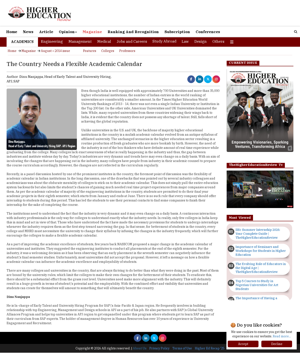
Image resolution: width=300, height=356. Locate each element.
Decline (276, 344)
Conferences (208, 31)
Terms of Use (182, 348)
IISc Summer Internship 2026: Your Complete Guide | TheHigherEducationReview (257, 234)
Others (218, 41)
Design (200, 41)
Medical (104, 41)
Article (46, 31)
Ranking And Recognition (133, 31)
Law (185, 41)
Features (89, 51)
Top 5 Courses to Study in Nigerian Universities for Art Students (256, 285)
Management (80, 41)
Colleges (107, 51)
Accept (243, 344)
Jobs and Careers (132, 41)
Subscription (177, 31)
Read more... (282, 336)
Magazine (92, 31)
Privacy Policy (159, 348)
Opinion (67, 31)
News (28, 31)
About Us (139, 348)
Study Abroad (164, 41)
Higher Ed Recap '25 (209, 348)
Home (11, 31)
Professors (127, 51)
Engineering (52, 41)
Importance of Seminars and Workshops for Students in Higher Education (260, 251)
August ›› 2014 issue (55, 51)
